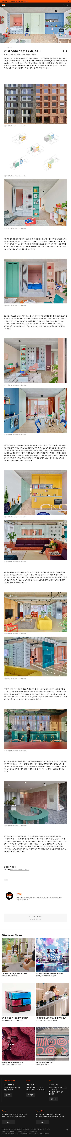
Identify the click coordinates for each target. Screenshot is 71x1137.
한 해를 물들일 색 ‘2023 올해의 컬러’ (12, 1062)
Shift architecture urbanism (19, 869)
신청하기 (53, 1099)
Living (6, 880)
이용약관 (25, 1131)
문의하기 (8, 1095)
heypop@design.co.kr (10, 1131)
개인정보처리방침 (33, 1131)
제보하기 (30, 1095)
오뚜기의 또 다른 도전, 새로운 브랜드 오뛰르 (14, 974)
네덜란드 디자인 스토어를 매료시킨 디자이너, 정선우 (51, 1018)
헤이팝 (19, 893)
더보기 (8, 1122)
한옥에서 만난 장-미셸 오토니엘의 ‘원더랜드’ (15, 1018)
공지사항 (20, 1131)
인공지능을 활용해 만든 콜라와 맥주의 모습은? (49, 974)
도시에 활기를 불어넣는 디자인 (45, 1062)
